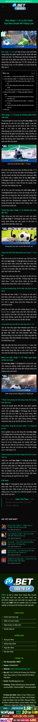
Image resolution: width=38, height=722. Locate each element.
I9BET (4, 595)
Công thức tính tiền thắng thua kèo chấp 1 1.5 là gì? (20, 82)
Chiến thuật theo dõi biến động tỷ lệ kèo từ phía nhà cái (20, 106)
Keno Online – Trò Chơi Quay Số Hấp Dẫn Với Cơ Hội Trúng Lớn (21, 551)
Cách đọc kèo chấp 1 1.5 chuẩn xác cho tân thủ (19, 79)
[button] (3, 6)
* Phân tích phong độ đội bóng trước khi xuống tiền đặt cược (20, 98)
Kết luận (6, 110)
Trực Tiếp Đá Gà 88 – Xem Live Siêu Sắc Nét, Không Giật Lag (21, 535)
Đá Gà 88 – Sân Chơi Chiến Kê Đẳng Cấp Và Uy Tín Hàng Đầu (21, 543)
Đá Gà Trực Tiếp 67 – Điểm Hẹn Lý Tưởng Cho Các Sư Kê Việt (20, 526)
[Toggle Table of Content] (32, 73)
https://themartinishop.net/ (20, 669)
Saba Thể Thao (21, 499)
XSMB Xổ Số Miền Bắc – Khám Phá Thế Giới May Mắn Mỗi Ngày (22, 560)
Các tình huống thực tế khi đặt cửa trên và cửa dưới (20, 86)
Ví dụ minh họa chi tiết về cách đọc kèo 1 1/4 (20, 90)
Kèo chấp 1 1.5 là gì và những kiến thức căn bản (19, 76)
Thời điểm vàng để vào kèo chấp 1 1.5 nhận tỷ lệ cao (20, 102)
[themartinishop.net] (19, 6)
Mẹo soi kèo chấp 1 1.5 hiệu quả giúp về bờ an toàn (18, 93)
